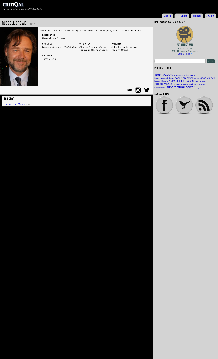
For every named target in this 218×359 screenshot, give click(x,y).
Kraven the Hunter (15, 104)
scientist (184, 84)
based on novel (184, 78)
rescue (168, 84)
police (158, 83)
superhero (202, 84)
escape (196, 78)
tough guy (199, 87)
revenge (176, 84)
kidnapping (164, 81)
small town (193, 84)
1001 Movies (163, 75)
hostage (157, 81)
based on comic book (164, 78)
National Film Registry (181, 81)
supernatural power (180, 87)
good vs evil (207, 78)
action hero (178, 76)
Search (211, 61)
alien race (189, 75)
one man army (200, 81)
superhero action (159, 87)
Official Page (184, 54)
